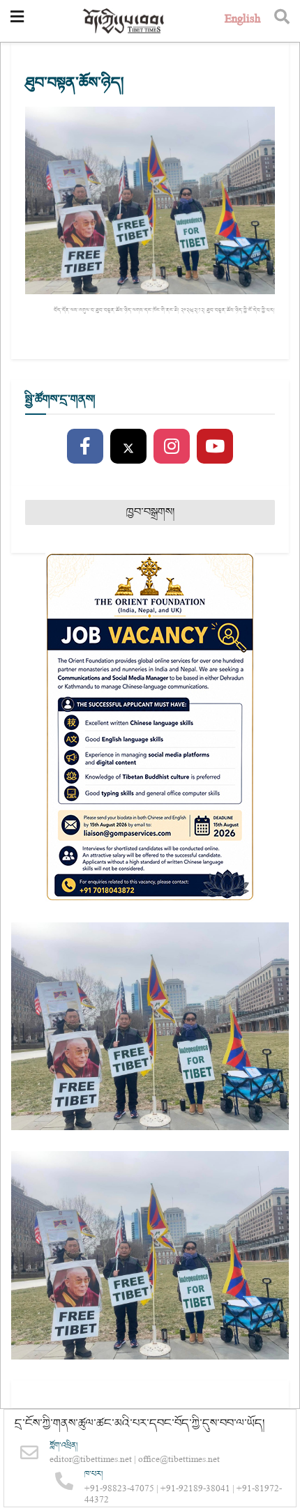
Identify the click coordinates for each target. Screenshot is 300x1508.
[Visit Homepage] (124, 21)
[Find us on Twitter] (128, 447)
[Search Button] (282, 21)
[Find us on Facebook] (85, 447)
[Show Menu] (17, 21)
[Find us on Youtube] (215, 447)
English (242, 20)
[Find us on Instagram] (171, 447)
